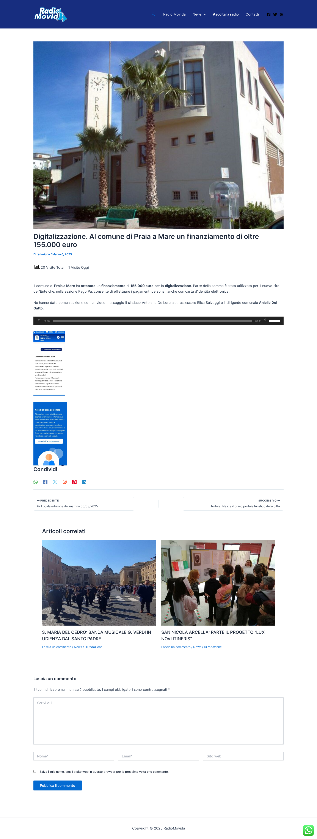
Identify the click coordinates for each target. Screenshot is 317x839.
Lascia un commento (56, 647)
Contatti (252, 14)
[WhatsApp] (35, 481)
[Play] (39, 320)
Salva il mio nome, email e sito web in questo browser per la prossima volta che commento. (104, 771)
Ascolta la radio (226, 14)
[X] (55, 481)
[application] (158, 321)
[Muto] (265, 320)
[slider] (275, 320)
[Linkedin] (84, 481)
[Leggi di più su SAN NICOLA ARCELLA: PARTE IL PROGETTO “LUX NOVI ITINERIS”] (218, 582)
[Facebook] (269, 14)
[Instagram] (282, 14)
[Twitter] (275, 14)
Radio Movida (174, 14)
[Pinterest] (74, 481)
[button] (153, 14)
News (197, 14)
